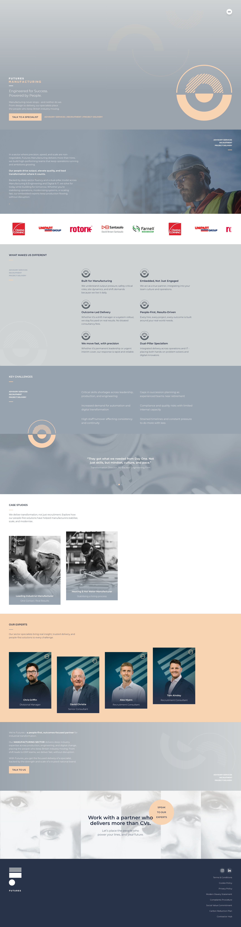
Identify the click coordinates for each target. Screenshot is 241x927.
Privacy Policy (225, 888)
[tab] (116, 484)
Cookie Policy (225, 883)
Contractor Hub (224, 916)
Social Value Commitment (219, 905)
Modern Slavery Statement (219, 894)
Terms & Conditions (222, 877)
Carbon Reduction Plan (220, 911)
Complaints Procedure (221, 900)
